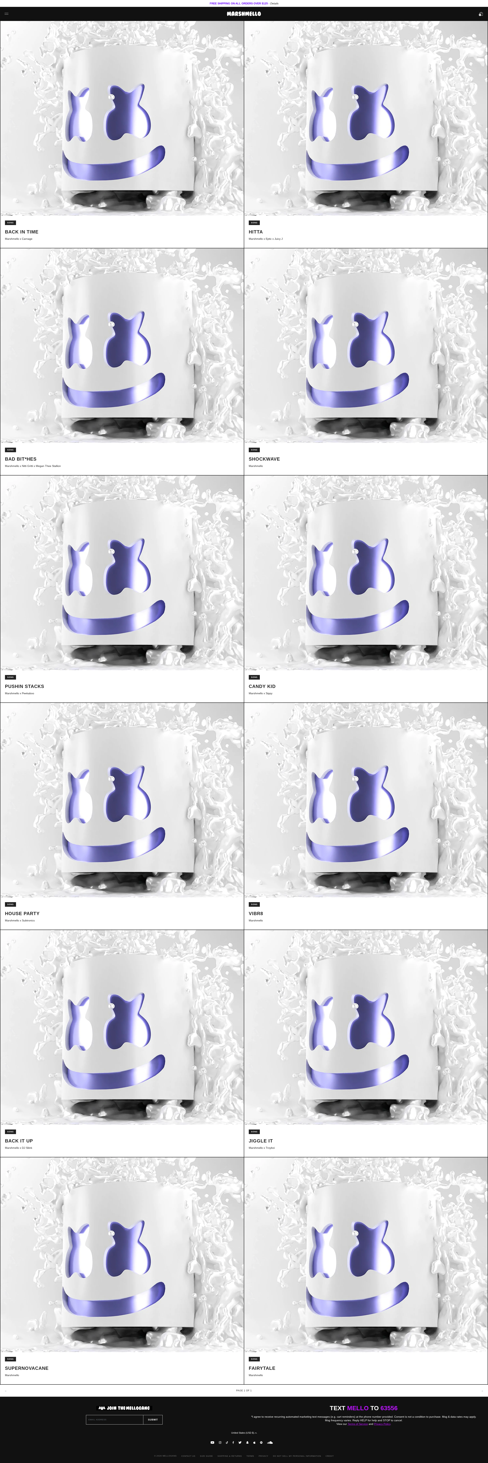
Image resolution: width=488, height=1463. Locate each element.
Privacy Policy (382, 1423)
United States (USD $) (243, 1433)
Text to (364, 1408)
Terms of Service (358, 1423)
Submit (153, 1419)
